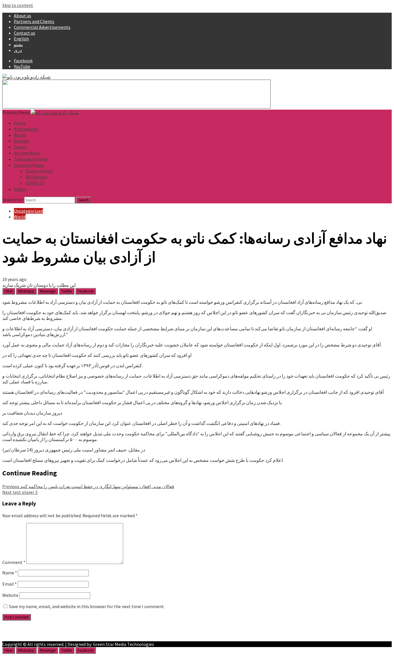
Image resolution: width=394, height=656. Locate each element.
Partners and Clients (34, 21)
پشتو (18, 44)
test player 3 (19, 492)
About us (22, 15)
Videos (20, 189)
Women (21, 141)
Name (9, 573)
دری (18, 50)
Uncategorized (28, 211)
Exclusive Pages (29, 165)
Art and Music (27, 153)
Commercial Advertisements (42, 27)
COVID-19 (34, 183)
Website (10, 595)
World (20, 135)
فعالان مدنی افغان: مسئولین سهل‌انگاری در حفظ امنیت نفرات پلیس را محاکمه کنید (88, 486)
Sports (20, 147)
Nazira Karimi (38, 171)
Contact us (24, 33)
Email (9, 584)
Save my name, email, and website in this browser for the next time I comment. (87, 606)
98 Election (36, 177)
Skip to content (17, 5)
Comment (13, 562)
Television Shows (31, 159)
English (21, 39)
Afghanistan (26, 129)
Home (20, 123)
